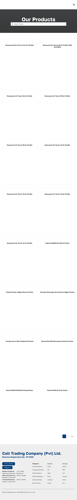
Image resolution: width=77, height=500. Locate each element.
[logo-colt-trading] (8, 2)
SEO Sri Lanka (31, 492)
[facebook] (71, 492)
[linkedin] (74, 492)
